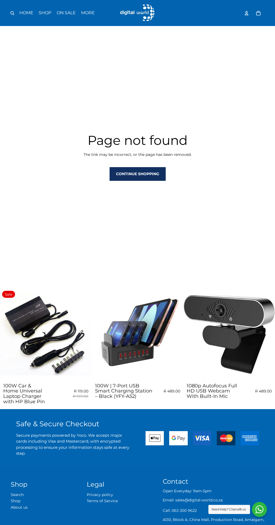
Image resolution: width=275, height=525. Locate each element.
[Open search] (12, 13)
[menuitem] (87, 13)
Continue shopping (137, 173)
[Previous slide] (100, 334)
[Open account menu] (246, 13)
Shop (15, 500)
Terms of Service (102, 500)
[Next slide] (175, 334)
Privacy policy (100, 494)
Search (17, 494)
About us (19, 507)
